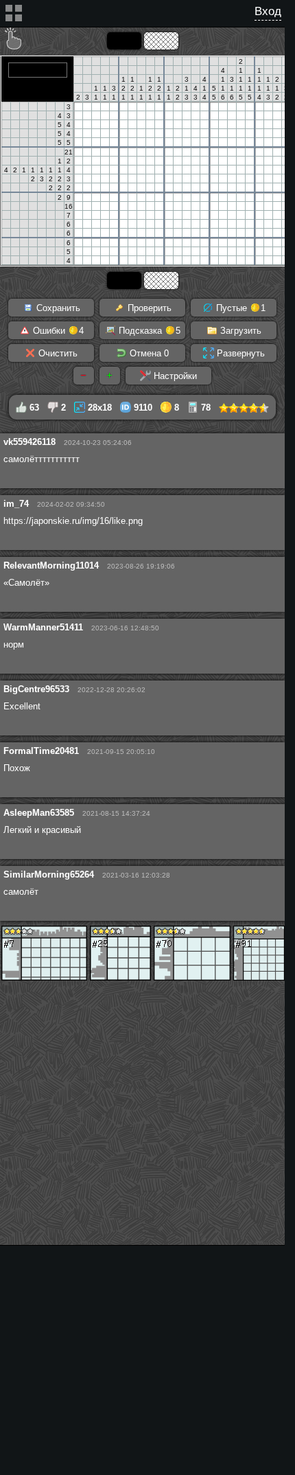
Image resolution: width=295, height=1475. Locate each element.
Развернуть (239, 353)
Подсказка (148, 330)
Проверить (148, 308)
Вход (268, 11)
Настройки (174, 376)
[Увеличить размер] (109, 376)
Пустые (239, 308)
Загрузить (239, 330)
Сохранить (57, 308)
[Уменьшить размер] (83, 376)
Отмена (148, 353)
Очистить (57, 353)
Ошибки (57, 330)
